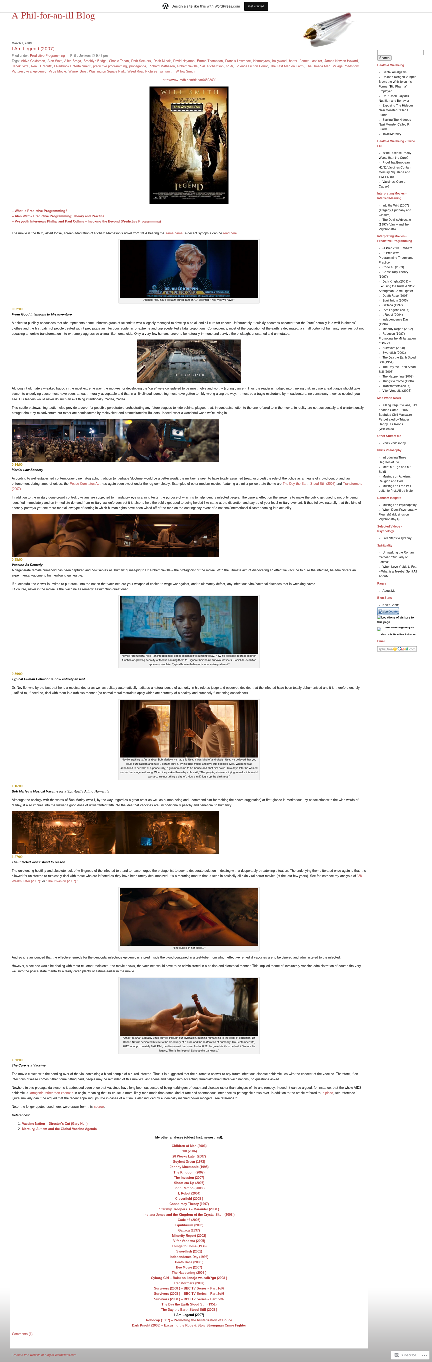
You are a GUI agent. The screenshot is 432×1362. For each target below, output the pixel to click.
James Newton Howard (341, 61)
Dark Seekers (141, 61)
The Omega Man (318, 66)
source (99, 1106)
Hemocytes (261, 61)
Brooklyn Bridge (95, 61)
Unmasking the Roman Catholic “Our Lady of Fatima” (396, 557)
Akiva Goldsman (33, 61)
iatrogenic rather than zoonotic (51, 1093)
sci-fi (229, 66)
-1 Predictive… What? (397, 248)
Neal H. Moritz (41, 66)
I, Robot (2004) (392, 314)
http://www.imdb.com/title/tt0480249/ (189, 80)
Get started (256, 6)
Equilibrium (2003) (395, 300)
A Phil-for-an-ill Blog (53, 14)
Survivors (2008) (393, 348)
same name (174, 233)
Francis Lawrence (238, 61)
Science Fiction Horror (252, 66)
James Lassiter (311, 61)
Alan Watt (55, 61)
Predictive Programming (47, 56)
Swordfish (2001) (394, 352)
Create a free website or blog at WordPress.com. (44, 1355)
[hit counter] (388, 614)
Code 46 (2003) (393, 267)
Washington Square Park (107, 71)
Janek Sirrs (20, 66)
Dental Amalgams (394, 72)
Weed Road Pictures (142, 71)
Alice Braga (72, 61)
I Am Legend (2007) (33, 48)
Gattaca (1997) (392, 305)
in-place (327, 1093)
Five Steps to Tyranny (397, 538)
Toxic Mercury (391, 134)
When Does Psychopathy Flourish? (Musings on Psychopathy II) (398, 514)
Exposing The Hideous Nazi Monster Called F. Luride (396, 110)
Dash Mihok (162, 61)
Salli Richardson (212, 66)
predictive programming (110, 66)
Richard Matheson (161, 66)
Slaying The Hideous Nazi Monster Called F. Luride (395, 124)
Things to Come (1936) (398, 381)
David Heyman (183, 61)
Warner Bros (77, 71)
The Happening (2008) (398, 376)
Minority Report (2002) (397, 329)
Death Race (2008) (395, 295)
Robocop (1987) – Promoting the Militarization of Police (397, 338)
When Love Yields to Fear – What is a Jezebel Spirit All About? (398, 571)
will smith (166, 71)
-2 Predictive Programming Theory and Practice (396, 258)
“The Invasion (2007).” (62, 881)
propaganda (137, 66)
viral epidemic (36, 71)
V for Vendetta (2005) (396, 390)
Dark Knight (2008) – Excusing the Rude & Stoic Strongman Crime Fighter (397, 286)
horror (293, 61)
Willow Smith (185, 71)
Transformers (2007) (396, 386)
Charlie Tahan (119, 61)
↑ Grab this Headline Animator (397, 634)
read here (230, 233)
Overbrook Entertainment (72, 66)
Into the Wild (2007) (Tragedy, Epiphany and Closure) (395, 210)
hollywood (279, 61)
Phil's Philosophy (394, 443)
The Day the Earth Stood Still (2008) (309, 484)
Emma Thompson (210, 61)
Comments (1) (22, 1334)
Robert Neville (187, 66)
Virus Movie (57, 71)
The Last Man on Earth (287, 66)
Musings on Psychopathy (399, 505)
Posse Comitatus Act (85, 484)
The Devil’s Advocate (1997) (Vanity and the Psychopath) (395, 224)
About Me (389, 590)
